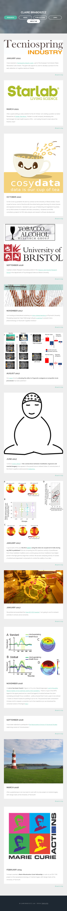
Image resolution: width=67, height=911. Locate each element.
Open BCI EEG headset (32, 612)
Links (55, 17)
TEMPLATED (45, 903)
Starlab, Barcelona (21, 116)
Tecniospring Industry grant (25, 63)
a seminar (39, 318)
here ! (26, 704)
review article (16, 464)
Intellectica (31, 469)
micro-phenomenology (39, 315)
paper (11, 378)
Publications (40, 17)
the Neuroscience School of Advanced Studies (43, 724)
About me (33, 21)
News (25, 17)
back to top (59, 75)
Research (10, 17)
